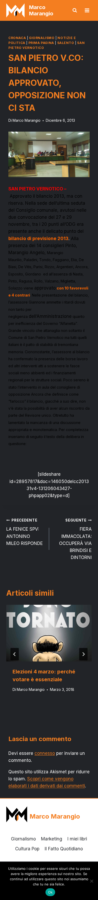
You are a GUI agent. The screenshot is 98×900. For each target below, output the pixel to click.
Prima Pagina (41, 43)
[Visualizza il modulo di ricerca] (74, 10)
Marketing (51, 838)
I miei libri (77, 838)
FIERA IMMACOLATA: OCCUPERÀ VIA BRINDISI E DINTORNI (75, 539)
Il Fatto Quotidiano (64, 848)
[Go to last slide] (14, 654)
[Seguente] (83, 654)
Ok (50, 892)
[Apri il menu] (87, 10)
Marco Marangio (27, 120)
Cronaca (17, 38)
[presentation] (49, 633)
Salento (65, 43)
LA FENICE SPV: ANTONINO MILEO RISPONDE (24, 532)
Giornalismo (42, 38)
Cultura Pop (27, 848)
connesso (44, 753)
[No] (91, 881)
